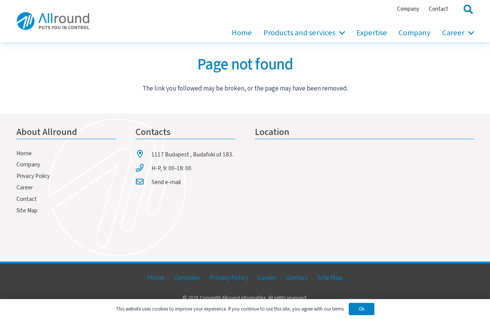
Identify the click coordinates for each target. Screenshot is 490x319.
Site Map (27, 210)
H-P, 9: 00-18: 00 (171, 168)
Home (24, 153)
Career (24, 187)
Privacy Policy (33, 176)
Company (28, 164)
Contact (26, 199)
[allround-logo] (53, 21)
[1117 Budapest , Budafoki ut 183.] (144, 154)
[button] (340, 33)
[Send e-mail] (144, 182)
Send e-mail (166, 182)
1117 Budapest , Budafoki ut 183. (192, 154)
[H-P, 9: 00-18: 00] (144, 168)
